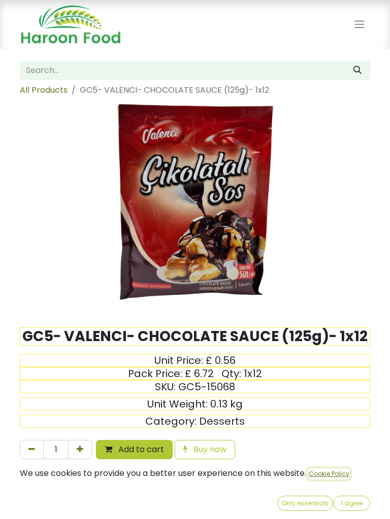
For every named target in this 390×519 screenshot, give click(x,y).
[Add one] (80, 449)
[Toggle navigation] (359, 24)
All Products (44, 90)
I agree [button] (352, 503)
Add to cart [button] (140, 449)
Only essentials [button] (305, 503)
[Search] (357, 70)
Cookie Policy (329, 473)
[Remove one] (32, 449)
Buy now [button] (208, 449)
